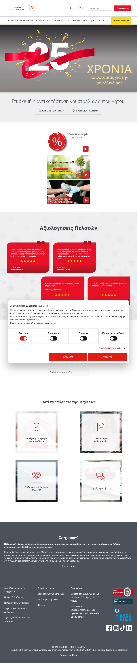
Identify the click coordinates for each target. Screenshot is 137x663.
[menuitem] (28, 21)
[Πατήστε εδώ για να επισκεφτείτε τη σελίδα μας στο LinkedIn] (129, 630)
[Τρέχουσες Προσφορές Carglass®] (68, 141)
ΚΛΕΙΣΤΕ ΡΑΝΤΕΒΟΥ (53, 110)
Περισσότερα (68, 566)
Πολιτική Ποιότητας (14, 597)
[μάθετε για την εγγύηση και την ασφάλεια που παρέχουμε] (37, 432)
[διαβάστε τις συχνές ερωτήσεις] (101, 481)
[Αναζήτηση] (86, 372)
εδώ (53, 323)
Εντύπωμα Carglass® (47, 599)
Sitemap (41, 605)
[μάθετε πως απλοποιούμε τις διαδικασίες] (101, 432)
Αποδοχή (107, 357)
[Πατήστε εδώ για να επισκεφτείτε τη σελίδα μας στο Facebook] (109, 630)
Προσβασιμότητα (45, 588)
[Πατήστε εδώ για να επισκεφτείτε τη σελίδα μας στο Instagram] (116, 630)
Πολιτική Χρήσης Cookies (16, 603)
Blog (71, 8)
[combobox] (100, 8)
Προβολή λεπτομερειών (110, 348)
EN (80, 8)
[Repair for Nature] (68, 167)
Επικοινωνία (123, 8)
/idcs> (74, 655)
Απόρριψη (68, 357)
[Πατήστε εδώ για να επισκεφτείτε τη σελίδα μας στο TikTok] (123, 629)
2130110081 (93, 613)
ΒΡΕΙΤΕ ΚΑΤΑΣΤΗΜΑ (87, 110)
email (80, 617)
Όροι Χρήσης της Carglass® (50, 594)
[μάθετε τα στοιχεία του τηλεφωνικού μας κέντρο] (37, 481)
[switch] (53, 338)
